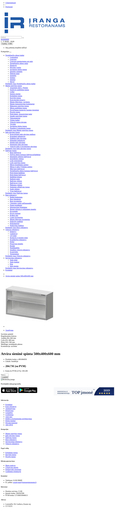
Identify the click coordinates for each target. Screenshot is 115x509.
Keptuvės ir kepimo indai (19, 238)
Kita (11, 264)
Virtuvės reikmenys (12, 230)
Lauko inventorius (16, 217)
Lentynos (13, 59)
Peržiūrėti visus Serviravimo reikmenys (19, 268)
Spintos (12, 78)
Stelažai (12, 80)
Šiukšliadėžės (14, 248)
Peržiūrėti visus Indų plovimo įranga (18, 149)
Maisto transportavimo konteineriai (22, 104)
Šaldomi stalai (15, 179)
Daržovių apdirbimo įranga (19, 90)
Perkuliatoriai (14, 223)
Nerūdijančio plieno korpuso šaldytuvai (24, 171)
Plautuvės (13, 65)
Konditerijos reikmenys (18, 240)
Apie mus (8, 417)
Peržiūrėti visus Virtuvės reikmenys (17, 256)
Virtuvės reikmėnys (12, 444)
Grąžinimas (9, 415)
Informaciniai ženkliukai (18, 207)
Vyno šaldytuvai (15, 191)
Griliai (12, 92)
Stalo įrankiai (14, 262)
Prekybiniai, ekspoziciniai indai (21, 114)
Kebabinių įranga (16, 96)
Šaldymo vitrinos (16, 181)
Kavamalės (14, 211)
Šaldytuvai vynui (16, 183)
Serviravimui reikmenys (13, 442)
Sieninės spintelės (16, 72)
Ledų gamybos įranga (17, 163)
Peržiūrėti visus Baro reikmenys (16, 228)
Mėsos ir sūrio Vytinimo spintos (21, 167)
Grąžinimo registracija (13, 472)
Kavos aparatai (15, 213)
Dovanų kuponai (11, 423)
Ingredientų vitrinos (17, 159)
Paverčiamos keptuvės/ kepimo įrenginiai (24, 110)
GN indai (13, 236)
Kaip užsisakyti (10, 407)
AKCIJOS (9, 425)
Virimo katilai (15, 120)
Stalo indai (13, 260)
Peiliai (12, 242)
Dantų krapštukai (16, 205)
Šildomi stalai (14, 74)
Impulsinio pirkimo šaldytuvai (20, 157)
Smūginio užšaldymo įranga (20, 187)
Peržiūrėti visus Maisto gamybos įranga (19, 130)
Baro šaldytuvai (15, 153)
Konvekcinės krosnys (17, 100)
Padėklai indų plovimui (18, 138)
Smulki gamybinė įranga (18, 116)
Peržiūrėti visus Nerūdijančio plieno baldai (20, 84)
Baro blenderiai (15, 199)
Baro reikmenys (11, 195)
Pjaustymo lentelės (16, 244)
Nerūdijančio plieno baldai (14, 55)
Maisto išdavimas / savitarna (20, 102)
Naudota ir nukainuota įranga (20, 128)
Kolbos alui (14, 215)
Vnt (2, 375)
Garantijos (9, 413)
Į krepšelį (5, 377)
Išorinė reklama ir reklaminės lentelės (23, 209)
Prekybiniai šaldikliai (17, 173)
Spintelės (13, 76)
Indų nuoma (14, 266)
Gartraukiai (14, 57)
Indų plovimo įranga (12, 132)
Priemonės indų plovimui (19, 144)
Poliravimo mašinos (17, 226)
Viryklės (13, 124)
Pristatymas (9, 411)
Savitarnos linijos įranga (18, 69)
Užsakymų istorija (11, 467)
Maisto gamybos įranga (13, 86)
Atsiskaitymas (10, 409)
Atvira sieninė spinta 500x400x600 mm (19, 276)
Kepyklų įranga (15, 98)
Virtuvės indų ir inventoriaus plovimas (23, 146)
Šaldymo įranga (11, 151)
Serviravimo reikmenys (13, 258)
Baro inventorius (16, 201)
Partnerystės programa (13, 469)
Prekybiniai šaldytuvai (18, 175)
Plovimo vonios (15, 67)
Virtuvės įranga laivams (18, 122)
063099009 (5, 39)
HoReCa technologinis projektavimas (18, 419)
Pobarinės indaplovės (17, 140)
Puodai (12, 246)
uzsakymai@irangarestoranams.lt (24, 482)
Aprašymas (9, 330)
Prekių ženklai (10, 421)
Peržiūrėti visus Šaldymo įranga (16, 193)
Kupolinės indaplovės (17, 136)
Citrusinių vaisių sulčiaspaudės (21, 203)
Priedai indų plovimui (17, 142)
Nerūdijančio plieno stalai (19, 63)
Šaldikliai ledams (16, 177)
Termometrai (14, 254)
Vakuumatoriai (15, 118)
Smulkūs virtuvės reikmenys (20, 250)
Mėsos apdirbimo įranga (18, 108)
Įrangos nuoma (15, 94)
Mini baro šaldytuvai (17, 169)
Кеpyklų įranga (10, 455)
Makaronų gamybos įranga (19, 106)
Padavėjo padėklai (16, 221)
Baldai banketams (16, 197)
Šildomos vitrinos (16, 185)
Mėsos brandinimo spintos (19, 165)
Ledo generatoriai (16, 161)
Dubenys (13, 232)
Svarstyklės (14, 252)
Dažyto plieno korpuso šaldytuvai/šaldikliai (25, 155)
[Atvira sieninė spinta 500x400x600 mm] (29, 326)
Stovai (12, 82)
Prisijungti (9, 7)
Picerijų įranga (15, 112)
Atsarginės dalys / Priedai (19, 88)
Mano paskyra (10, 465)
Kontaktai (8, 270)
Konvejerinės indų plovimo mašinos (22, 134)
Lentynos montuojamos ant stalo (21, 61)
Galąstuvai (13, 234)
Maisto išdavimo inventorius (20, 219)
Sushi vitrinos (15, 189)
